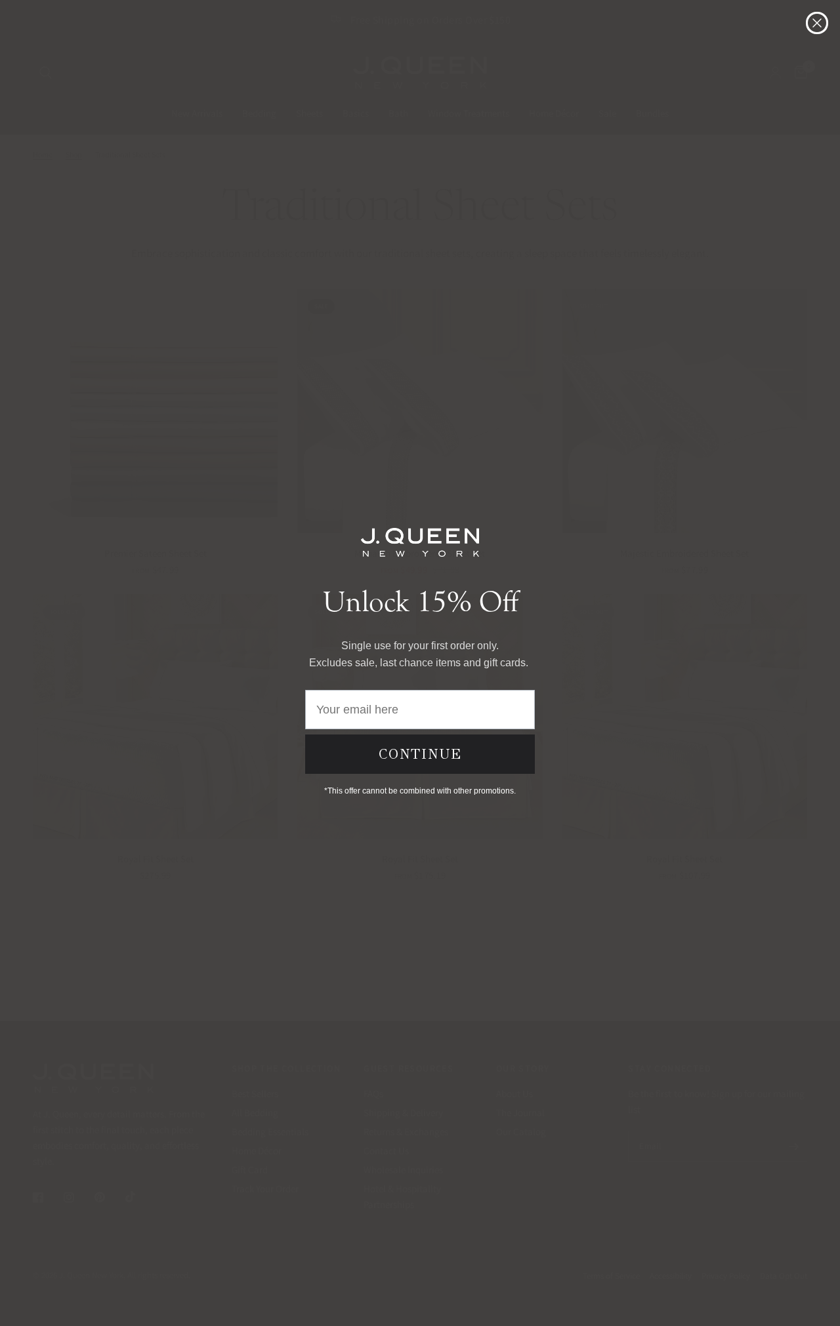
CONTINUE (420, 754)
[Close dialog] (817, 23)
